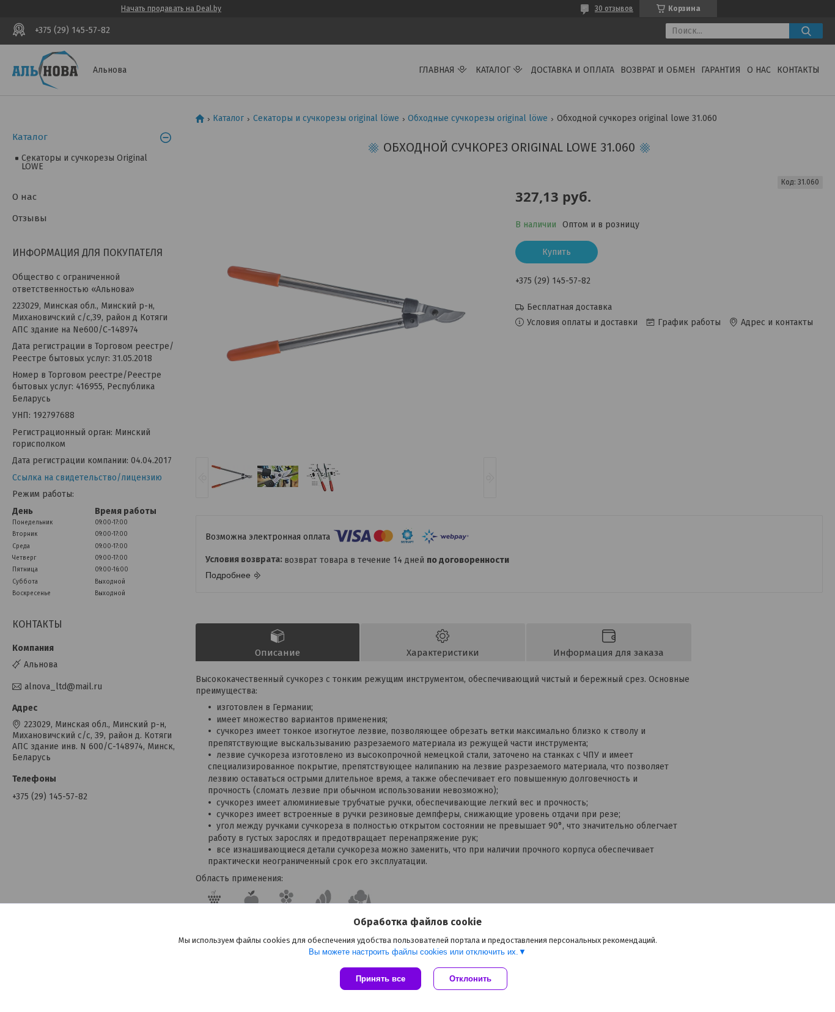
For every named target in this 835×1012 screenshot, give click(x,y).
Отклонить (470, 978)
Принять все (380, 978)
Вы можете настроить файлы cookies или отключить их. (413, 951)
